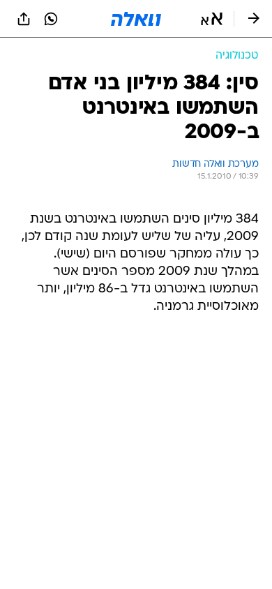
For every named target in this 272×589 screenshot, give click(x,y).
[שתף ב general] (23, 19)
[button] (211, 19)
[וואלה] (136, 19)
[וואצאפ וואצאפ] (51, 19)
